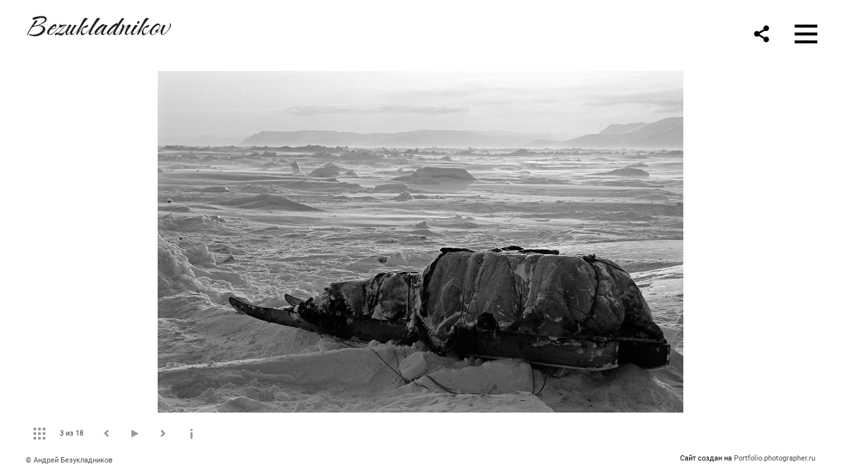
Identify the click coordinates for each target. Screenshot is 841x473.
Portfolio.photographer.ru (774, 458)
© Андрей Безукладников (69, 460)
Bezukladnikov (97, 24)
